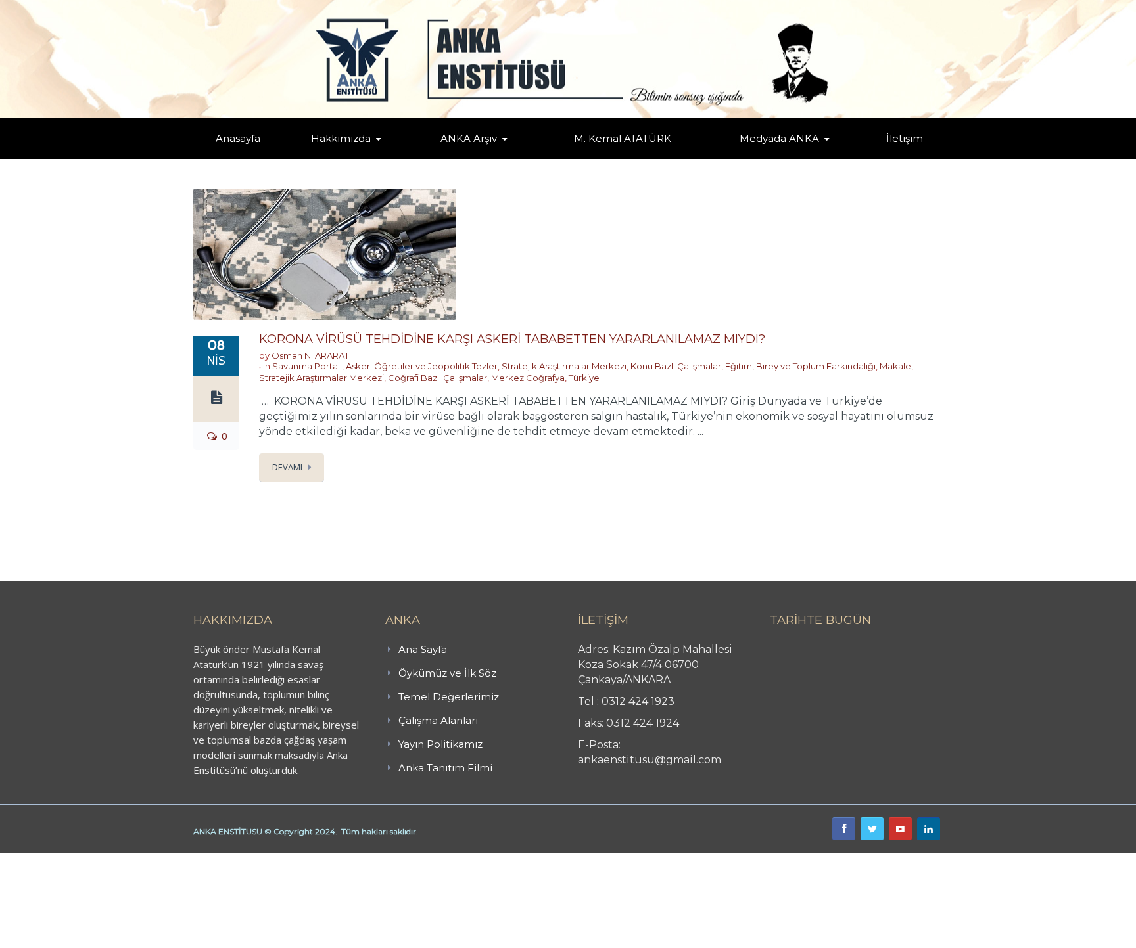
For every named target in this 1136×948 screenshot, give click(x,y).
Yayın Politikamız (440, 744)
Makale (895, 366)
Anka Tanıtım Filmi (445, 767)
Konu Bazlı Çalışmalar (675, 366)
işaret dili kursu (207, 860)
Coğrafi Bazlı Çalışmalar (437, 377)
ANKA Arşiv (468, 138)
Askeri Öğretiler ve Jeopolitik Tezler (422, 366)
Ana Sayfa (422, 649)
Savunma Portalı (307, 366)
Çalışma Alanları (438, 720)
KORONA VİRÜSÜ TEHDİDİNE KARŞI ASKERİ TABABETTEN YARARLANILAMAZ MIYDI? (512, 339)
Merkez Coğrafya (528, 377)
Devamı (287, 467)
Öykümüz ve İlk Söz (403, 157)
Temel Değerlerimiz (399, 156)
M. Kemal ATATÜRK (622, 138)
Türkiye (584, 377)
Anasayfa (238, 138)
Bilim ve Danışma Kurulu (347, 156)
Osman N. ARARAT (310, 355)
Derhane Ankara (135, 860)
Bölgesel (478, 156)
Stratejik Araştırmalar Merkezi (564, 366)
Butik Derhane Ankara (48, 860)
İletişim (904, 138)
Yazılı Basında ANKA (773, 156)
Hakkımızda (341, 138)
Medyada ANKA (779, 138)
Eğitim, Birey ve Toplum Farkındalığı (800, 366)
